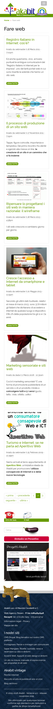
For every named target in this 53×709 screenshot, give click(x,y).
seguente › (11, 500)
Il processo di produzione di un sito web (25, 125)
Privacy (26, 621)
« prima (9, 495)
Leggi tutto (12, 83)
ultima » (24, 500)
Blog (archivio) (10, 683)
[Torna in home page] (19, 9)
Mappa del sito (11, 625)
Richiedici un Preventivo (27, 539)
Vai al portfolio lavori (36, 576)
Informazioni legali (12, 621)
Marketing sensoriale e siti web (26, 367)
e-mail (26, 520)
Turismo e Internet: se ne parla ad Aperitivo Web (24, 444)
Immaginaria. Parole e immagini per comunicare (26, 644)
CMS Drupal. (10, 637)
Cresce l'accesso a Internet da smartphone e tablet (25, 281)
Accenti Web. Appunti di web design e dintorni (25, 656)
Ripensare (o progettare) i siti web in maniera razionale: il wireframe (25, 207)
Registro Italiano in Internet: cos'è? (20, 41)
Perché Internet (11, 675)
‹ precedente (23, 495)
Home (6, 20)
